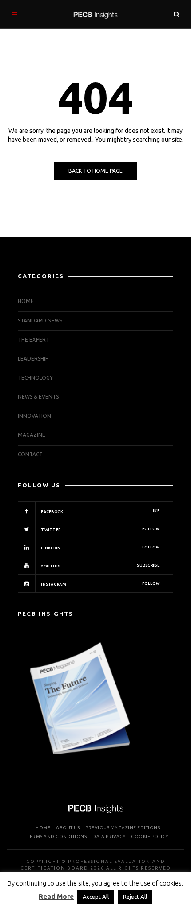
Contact (30, 454)
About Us (68, 827)
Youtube (99, 565)
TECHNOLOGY (35, 378)
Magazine (31, 435)
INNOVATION (34, 416)
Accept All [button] (96, 896)
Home (26, 301)
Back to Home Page (95, 171)
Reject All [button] (135, 896)
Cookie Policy (149, 836)
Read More (56, 896)
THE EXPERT (33, 339)
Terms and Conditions (57, 836)
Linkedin (99, 547)
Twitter (99, 529)
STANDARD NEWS (40, 320)
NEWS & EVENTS (38, 397)
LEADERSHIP (33, 358)
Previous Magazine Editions (122, 827)
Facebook (99, 511)
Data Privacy (108, 836)
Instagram (99, 584)
